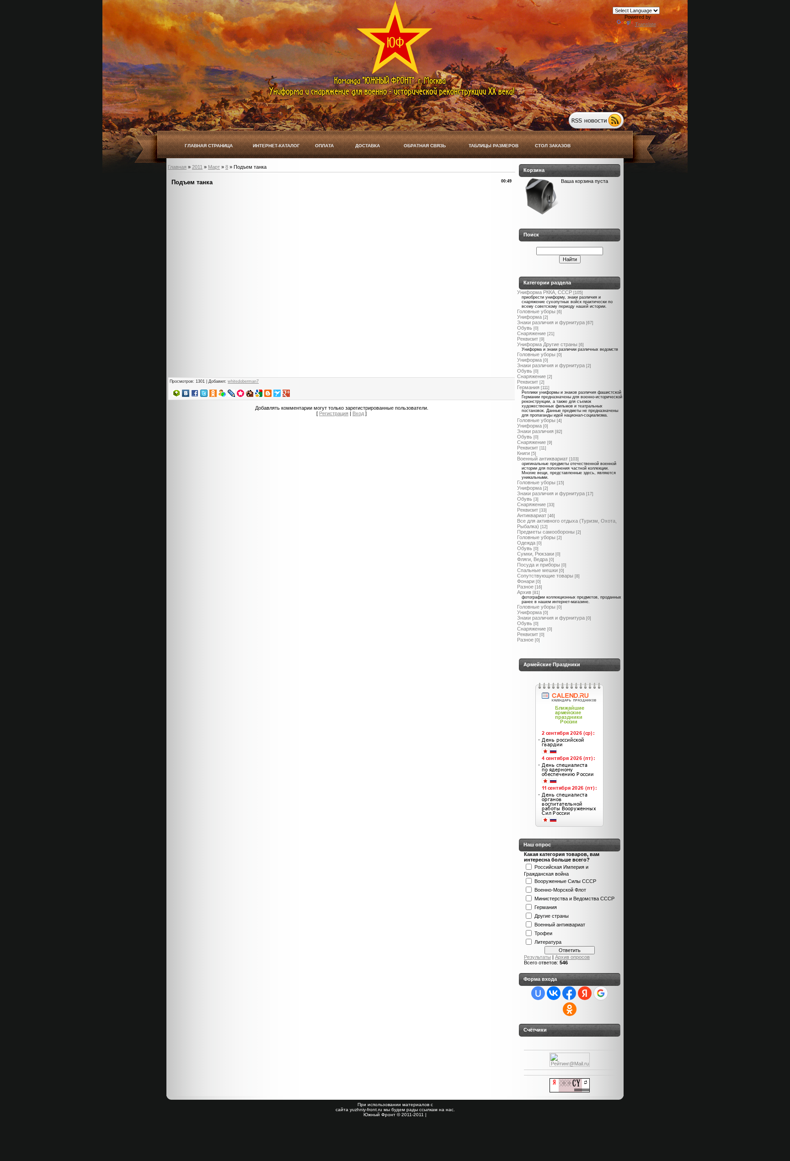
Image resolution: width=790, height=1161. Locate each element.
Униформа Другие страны (547, 344)
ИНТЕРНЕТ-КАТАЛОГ (276, 145)
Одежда (526, 543)
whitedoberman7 (243, 381)
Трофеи (543, 933)
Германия (528, 387)
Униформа (529, 317)
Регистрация (333, 413)
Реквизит (527, 339)
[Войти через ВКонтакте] (553, 993)
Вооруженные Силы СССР (565, 880)
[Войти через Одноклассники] (569, 1009)
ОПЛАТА (324, 145)
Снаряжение (531, 333)
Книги (523, 453)
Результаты (537, 957)
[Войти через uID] (538, 993)
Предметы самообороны (546, 532)
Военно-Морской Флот (560, 889)
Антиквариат (531, 515)
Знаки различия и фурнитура (551, 322)
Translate (645, 24)
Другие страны (551, 915)
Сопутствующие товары (545, 575)
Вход (358, 413)
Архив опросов (572, 957)
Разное (525, 586)
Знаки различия (535, 431)
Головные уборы (536, 311)
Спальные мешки (537, 570)
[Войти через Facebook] (569, 993)
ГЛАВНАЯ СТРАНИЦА (209, 145)
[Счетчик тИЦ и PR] (570, 1090)
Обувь (524, 328)
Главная (177, 167)
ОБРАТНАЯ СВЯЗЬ (425, 145)
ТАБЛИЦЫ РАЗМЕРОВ (493, 145)
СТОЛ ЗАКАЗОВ (553, 145)
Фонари (525, 581)
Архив (524, 592)
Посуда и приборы (538, 564)
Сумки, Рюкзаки (535, 553)
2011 (197, 167)
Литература (547, 941)
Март (214, 167)
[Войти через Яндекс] (585, 993)
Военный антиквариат (542, 458)
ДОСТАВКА (367, 145)
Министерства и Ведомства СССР (574, 898)
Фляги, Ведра (532, 559)
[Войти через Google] (600, 993)
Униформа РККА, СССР (544, 292)
